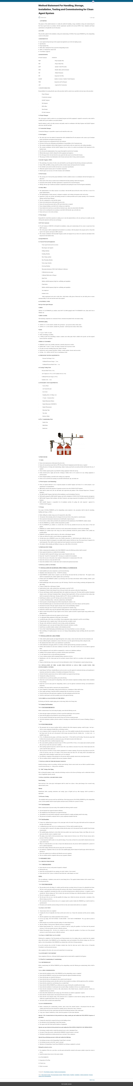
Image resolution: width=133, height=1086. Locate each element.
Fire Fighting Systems (49, 1071)
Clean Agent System (45, 1074)
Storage (91, 1074)
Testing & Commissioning (60, 1071)
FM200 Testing (66, 1074)
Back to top (92, 1079)
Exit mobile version (67, 1084)
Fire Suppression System (56, 1074)
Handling (72, 1074)
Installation (77, 1074)
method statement (84, 1074)
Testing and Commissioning (45, 1076)
